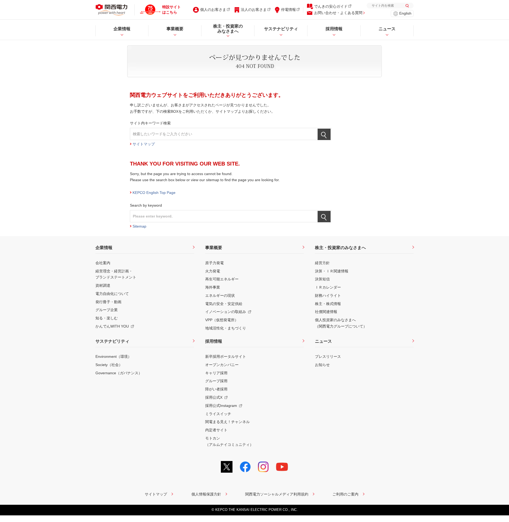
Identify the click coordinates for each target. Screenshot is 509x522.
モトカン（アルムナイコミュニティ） (229, 441)
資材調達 (102, 285)
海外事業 (212, 287)
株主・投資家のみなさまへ (340, 247)
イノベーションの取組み (225, 312)
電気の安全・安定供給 (223, 304)
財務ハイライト (328, 295)
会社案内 (102, 263)
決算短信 (322, 279)
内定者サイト (216, 430)
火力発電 (212, 271)
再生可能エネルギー (222, 279)
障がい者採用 (216, 389)
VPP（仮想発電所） (221, 320)
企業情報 (103, 247)
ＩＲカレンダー (328, 287)
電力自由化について (112, 294)
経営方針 (322, 263)
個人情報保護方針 (206, 494)
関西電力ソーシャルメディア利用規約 (276, 494)
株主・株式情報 (328, 304)
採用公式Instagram (221, 405)
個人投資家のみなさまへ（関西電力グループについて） (341, 323)
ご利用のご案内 (345, 494)
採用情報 (213, 341)
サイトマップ (144, 144)
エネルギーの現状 (220, 295)
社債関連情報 (326, 312)
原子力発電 (214, 263)
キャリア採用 (216, 373)
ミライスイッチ (218, 414)
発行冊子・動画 (108, 302)
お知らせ (322, 365)
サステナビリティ (112, 341)
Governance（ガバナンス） (118, 373)
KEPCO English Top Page (154, 192)
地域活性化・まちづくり (225, 328)
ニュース (323, 341)
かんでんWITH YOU (112, 326)
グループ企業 (106, 310)
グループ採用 (216, 381)
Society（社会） (108, 365)
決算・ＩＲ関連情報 (331, 271)
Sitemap (139, 226)
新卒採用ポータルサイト (225, 356)
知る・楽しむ (106, 318)
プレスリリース (328, 356)
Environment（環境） (113, 356)
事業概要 (213, 247)
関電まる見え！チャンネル (227, 422)
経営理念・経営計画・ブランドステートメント (115, 274)
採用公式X (213, 397)
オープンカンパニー (222, 365)
